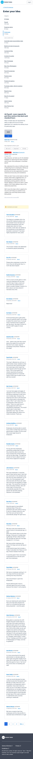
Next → (22, 724)
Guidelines (6, 748)
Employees (7, 32)
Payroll (6, 22)
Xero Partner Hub (9, 106)
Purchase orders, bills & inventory (13, 86)
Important (17, 149)
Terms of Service (6, 745)
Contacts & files (8, 51)
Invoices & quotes (9, 56)
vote (8, 136)
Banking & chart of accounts (11, 46)
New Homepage (8, 61)
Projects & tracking (9, 81)
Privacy (18, 745)
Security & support (9, 96)
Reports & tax (8, 91)
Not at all (9, 149)
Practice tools (8, 76)
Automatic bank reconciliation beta (13, 41)
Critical (25, 149)
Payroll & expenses (9, 71)
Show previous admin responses (11, 197)
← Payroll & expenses (8, 7)
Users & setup (8, 101)
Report (16, 216)
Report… (12, 141)
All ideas (6, 19)
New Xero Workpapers (10, 66)
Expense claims (8, 27)
